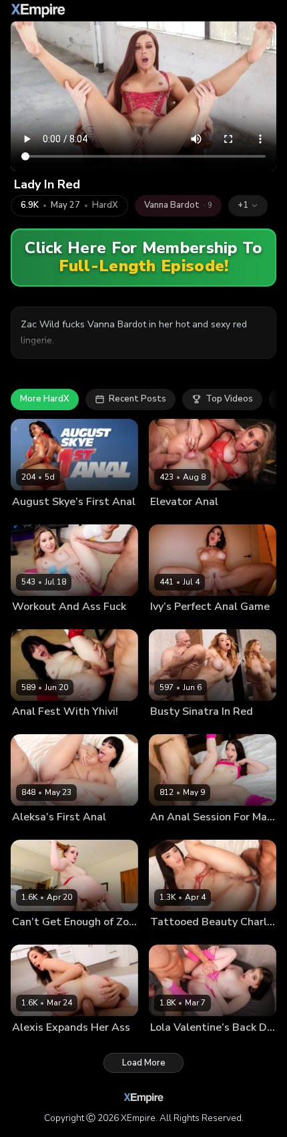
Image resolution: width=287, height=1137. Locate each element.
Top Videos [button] (229, 399)
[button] (248, 205)
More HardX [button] (44, 399)
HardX (105, 205)
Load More (144, 1063)
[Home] (38, 10)
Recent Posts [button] (137, 399)
